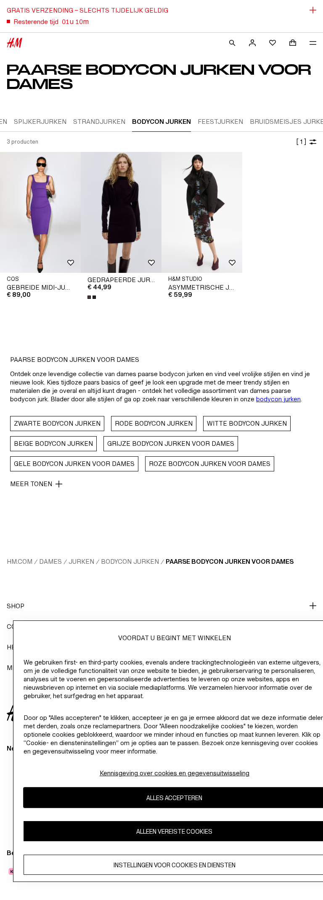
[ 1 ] (301, 141)
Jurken (81, 561)
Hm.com (19, 561)
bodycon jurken (278, 399)
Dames (50, 561)
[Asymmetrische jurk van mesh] (202, 212)
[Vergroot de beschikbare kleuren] (92, 297)
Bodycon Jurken (130, 561)
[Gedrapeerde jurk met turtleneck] (121, 212)
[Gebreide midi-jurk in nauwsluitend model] (40, 212)
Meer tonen (31, 483)
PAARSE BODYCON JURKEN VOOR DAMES (230, 561)
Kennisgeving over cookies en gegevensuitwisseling (174, 773)
